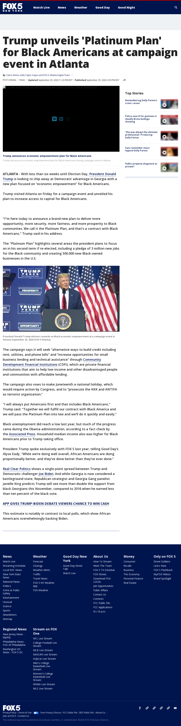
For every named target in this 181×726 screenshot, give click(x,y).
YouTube (161, 708)
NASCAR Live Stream (45, 654)
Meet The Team (102, 565)
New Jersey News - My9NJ (14, 635)
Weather (40, 556)
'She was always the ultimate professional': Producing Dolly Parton (141, 134)
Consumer (129, 561)
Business (129, 570)
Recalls (128, 565)
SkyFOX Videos (162, 574)
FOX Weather (40, 590)
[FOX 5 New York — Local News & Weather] (14, 7)
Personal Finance (133, 578)
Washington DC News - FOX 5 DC (13, 650)
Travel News (40, 578)
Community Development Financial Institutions (52, 362)
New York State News (12, 576)
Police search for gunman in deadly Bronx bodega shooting (141, 118)
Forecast (38, 561)
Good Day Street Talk (72, 567)
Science (7, 606)
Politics (7, 586)
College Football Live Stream (45, 644)
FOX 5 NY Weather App (43, 584)
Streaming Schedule (14, 565)
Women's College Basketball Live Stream (43, 677)
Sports (6, 610)
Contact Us (99, 594)
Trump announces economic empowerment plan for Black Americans (47, 156)
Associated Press (22, 434)
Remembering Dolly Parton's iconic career (141, 102)
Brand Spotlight (162, 578)
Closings (38, 565)
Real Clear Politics (17, 469)
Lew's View (160, 565)
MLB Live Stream (43, 650)
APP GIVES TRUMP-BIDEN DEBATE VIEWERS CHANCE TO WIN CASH (56, 503)
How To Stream (102, 561)
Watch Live (9, 561)
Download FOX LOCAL (102, 580)
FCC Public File (101, 603)
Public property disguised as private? (141, 165)
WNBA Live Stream (44, 684)
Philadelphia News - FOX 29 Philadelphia (14, 643)
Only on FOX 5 (165, 556)
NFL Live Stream (42, 638)
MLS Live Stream (42, 688)
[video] (169, 104)
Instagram (147, 708)
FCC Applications (102, 607)
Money (129, 556)
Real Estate (130, 582)
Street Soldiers (162, 561)
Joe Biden (46, 474)
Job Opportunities (103, 586)
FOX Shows (99, 574)
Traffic (36, 574)
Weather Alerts (41, 570)
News (22, 79)
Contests (98, 598)
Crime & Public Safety (11, 591)
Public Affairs (100, 590)
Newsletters (10, 614)
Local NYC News (12, 570)
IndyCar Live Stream (44, 658)
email (175, 708)
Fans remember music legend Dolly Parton (137, 149)
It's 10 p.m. (99, 611)
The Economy (131, 574)
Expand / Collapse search (176, 7)
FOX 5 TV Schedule (104, 570)
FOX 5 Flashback (163, 570)
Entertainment (11, 597)
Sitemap (7, 619)
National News (11, 581)
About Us (100, 556)
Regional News (15, 629)
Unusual (7, 602)
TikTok (154, 708)
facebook (140, 708)
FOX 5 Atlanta (9, 79)
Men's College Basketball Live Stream (41, 666)
